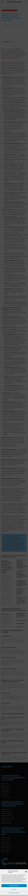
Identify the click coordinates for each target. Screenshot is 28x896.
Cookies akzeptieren (14, 885)
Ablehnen (14, 889)
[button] (26, 871)
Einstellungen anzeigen (14, 892)
